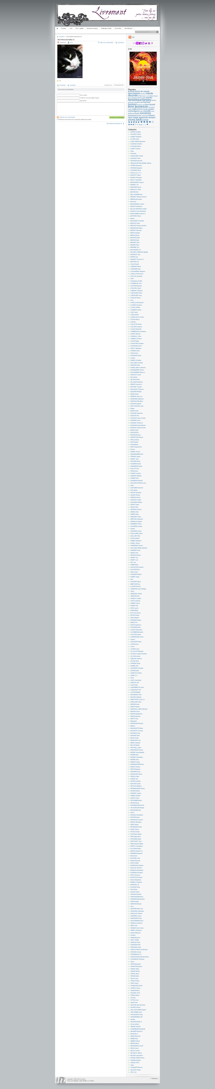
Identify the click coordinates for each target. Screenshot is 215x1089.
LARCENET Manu (136, 642)
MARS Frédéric (135, 707)
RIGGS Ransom (135, 860)
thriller (139, 116)
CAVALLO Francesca (136, 274)
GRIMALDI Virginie (136, 521)
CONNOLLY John (135, 336)
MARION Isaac (134, 704)
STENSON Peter (135, 945)
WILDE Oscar (134, 1048)
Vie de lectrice (134, 1024)
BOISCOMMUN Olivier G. (138, 213)
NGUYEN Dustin (135, 783)
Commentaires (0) (118, 85)
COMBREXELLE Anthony (138, 331)
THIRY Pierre (134, 983)
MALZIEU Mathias (135, 697)
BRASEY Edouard (136, 230)
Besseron (133, 201)
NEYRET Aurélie (135, 781)
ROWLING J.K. (134, 884)
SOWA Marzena (135, 937)
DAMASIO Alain (135, 365)
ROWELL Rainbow (136, 882)
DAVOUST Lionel (135, 375)
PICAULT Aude (135, 832)
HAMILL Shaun (135, 543)
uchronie (145, 116)
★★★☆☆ (133, 124)
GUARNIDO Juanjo (136, 526)
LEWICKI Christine (136, 673)
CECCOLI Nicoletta (136, 276)
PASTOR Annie (135, 817)
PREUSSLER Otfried (136, 844)
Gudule (132, 528)
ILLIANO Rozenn (135, 586)
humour (132, 104)
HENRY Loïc (134, 560)
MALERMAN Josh (135, 694)
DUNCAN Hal (134, 415)
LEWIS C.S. (134, 675)
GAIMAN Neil (134, 478)
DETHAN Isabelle (135, 403)
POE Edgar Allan (135, 836)
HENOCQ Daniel (135, 555)
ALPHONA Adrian (135, 146)
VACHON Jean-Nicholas (137, 1005)
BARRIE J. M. (134, 185)
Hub (131, 579)
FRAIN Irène (134, 471)
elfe (144, 98)
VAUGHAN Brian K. (136, 1022)
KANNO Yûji (134, 605)
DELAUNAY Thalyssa (137, 389)
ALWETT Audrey (135, 148)
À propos (63, 28)
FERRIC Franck (135, 452)
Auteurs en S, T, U (135, 173)
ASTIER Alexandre (136, 165)
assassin (143, 94)
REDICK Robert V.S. (136, 851)
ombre (152, 111)
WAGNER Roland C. (136, 1031)
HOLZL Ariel (134, 572)
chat (139, 96)
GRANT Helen (134, 504)
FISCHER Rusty (135, 461)
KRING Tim (133, 622)
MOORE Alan (134, 755)
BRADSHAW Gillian (136, 228)
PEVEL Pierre (134, 829)
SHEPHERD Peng (136, 918)
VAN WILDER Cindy (136, 1014)
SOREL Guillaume (136, 930)
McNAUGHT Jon (135, 740)
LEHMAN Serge (135, 663)
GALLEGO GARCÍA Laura (138, 483)
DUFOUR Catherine (136, 413)
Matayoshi (133, 721)
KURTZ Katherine (135, 625)
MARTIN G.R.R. (135, 711)
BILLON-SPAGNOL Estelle (138, 209)
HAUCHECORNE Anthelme (138, 548)
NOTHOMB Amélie (136, 800)
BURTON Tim (134, 262)
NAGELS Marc (134, 776)
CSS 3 (92, 1081)
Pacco (132, 812)
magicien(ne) (137, 109)
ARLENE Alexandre (136, 161)
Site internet (83, 100)
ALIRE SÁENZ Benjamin (137, 141)
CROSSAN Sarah (135, 355)
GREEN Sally (134, 514)
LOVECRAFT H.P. (135, 690)
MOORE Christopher (136, 757)
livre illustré (150, 104)
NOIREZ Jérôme (135, 795)
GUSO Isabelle (135, 538)
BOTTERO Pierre (135, 216)
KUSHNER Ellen (135, 627)
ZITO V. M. (133, 1072)
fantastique (135, 99)
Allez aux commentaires (106, 42)
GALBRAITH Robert (136, 480)
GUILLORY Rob (135, 536)
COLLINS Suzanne (136, 327)
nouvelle (147, 111)
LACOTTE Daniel (135, 634)
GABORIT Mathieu (136, 476)
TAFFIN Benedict (135, 964)
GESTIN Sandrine (135, 492)
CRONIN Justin (135, 351)
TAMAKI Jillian (134, 969)
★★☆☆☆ (142, 125)
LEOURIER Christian (136, 668)
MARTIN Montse (135, 716)
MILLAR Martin (135, 745)
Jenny (132, 591)
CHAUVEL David (135, 288)
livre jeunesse (138, 106)
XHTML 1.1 (86, 1081)
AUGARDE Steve (135, 170)
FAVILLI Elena (134, 440)
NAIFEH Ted (134, 779)
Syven (132, 961)
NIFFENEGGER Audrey (137, 788)
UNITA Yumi (134, 1002)
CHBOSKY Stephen (136, 290)
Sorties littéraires (135, 933)
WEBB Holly (134, 1038)
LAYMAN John (134, 649)
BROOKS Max (134, 240)
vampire (151, 117)
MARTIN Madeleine (136, 714)
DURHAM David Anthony (138, 425)
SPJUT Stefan (134, 940)
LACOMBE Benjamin (136, 632)
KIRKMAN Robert (135, 620)
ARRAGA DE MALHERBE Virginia (140, 163)
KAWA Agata (134, 610)
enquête (149, 98)
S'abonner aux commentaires (67, 117)
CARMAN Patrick (135, 266)
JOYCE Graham (135, 601)
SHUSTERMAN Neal (136, 921)
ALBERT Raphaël (135, 137)
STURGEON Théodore (137, 959)
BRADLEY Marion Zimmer (138, 225)
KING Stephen (134, 618)
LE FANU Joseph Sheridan (138, 654)
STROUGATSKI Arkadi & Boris (139, 957)
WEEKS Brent (134, 1043)
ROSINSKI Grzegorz (136, 872)
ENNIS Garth (134, 430)
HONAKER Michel (136, 574)
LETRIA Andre (134, 670)
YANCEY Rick (134, 1062)
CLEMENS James (135, 310)
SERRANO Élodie (135, 904)
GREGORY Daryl (135, 517)
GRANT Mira (134, 507)
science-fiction (133, 113)
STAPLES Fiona (135, 942)
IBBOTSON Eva (135, 584)
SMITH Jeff (133, 925)
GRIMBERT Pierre (136, 524)
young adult (135, 119)
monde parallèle (148, 109)
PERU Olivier (134, 824)
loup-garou (151, 107)
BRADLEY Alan (135, 223)
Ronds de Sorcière (136, 868)
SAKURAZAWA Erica (136, 897)
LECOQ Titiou (134, 661)
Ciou (131, 300)
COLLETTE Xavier (136, 324)
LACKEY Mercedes (136, 630)
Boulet (132, 218)
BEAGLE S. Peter (135, 189)
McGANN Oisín (135, 735)
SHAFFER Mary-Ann (136, 908)
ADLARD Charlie (135, 134)
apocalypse (134, 93)
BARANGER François (137, 182)
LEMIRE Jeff (134, 666)
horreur (146, 102)
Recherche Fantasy (92, 28)
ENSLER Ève (134, 432)
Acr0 (71, 42)
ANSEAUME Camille (136, 156)
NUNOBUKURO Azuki (137, 805)
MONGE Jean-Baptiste (137, 752)
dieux (151, 96)
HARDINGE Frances (136, 545)
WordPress (61, 1080)
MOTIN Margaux (135, 769)
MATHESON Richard (136, 723)
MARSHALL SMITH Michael (138, 709)
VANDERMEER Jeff (136, 1017)
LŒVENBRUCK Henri (137, 687)
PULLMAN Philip (135, 848)
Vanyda (132, 1019)
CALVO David (134, 264)
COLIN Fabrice (135, 319)
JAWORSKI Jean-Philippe (138, 589)
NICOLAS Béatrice (136, 786)
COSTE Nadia (134, 341)
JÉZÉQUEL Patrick (136, 593)
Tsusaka (132, 998)
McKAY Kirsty (134, 738)
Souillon (132, 935)
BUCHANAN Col (135, 250)
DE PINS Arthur (135, 379)
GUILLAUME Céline (136, 533)
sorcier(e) (145, 113)
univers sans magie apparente (141, 116)
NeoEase (75, 1081)
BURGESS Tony (135, 254)
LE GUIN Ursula (135, 656)
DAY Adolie (133, 377)
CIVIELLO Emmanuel (136, 302)
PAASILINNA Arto (135, 810)
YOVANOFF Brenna (136, 1067)
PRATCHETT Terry (136, 841)
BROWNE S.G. (134, 247)
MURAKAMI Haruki (136, 774)
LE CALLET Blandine (136, 651)
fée (142, 102)
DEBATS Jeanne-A (136, 384)
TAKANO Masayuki (136, 966)
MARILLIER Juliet (135, 702)
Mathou (132, 726)
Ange (132, 151)
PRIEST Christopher (136, 846)
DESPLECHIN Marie (136, 401)
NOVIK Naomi (134, 803)
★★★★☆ (147, 122)
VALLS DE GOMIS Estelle (138, 1010)
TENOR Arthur (134, 976)
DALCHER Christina (136, 363)
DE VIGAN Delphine (136, 382)
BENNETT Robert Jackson (138, 197)
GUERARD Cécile (136, 531)
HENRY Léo (134, 557)
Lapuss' (132, 639)
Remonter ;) (155, 1078)
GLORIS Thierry (135, 495)
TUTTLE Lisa (134, 1000)
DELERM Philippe (136, 391)
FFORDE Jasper (135, 456)
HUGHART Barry (135, 581)
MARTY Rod (134, 718)
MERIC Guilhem (135, 743)
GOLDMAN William (136, 502)
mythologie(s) (133, 111)
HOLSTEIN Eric (135, 569)
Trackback (73, 85)
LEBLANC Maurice (136, 658)
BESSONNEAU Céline (137, 204)
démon (139, 98)
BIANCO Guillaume (136, 206)
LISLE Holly (134, 685)
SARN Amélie (134, 901)
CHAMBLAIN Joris (136, 283)
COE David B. (134, 314)
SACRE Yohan (134, 892)
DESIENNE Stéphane (137, 399)
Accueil (57, 28)
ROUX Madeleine (135, 880)
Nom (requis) (83, 95)
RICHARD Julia (135, 858)
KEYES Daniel (134, 615)
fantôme (137, 102)
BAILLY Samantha (136, 180)
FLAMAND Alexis (135, 464)
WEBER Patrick (135, 1041)
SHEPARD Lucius (135, 916)
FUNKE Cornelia (135, 473)
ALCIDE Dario (134, 139)
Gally (132, 485)
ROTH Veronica (135, 875)
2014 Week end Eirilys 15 (114, 123)
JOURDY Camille (135, 598)
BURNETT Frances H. (137, 259)
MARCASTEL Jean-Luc (137, 699)
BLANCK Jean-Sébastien (138, 211)
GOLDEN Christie (135, 500)
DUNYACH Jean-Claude (137, 418)
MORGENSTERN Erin (137, 764)
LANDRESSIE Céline (136, 637)
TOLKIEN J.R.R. (135, 993)
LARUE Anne (134, 644)
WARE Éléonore (135, 1036)
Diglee (132, 408)
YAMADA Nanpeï (135, 1060)
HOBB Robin (134, 565)
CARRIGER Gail (135, 269)
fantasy (146, 99)
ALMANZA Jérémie (136, 144)
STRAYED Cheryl (135, 952)
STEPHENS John (135, 947)
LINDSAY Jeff (134, 682)
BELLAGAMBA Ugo (136, 194)
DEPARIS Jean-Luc (136, 396)
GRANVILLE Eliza (135, 509)
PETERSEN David (136, 827)
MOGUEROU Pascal (136, 750)
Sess (131, 906)
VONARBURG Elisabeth (137, 1029)
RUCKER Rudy (135, 887)
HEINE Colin (134, 553)
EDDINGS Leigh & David (138, 427)
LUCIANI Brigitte (135, 692)
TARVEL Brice (134, 974)
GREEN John (134, 512)
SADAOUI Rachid (135, 894)
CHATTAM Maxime (136, 286)
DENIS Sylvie (134, 394)
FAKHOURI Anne (135, 435)
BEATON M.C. (134, 192)
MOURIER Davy (135, 771)
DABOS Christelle (135, 360)
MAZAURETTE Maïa (136, 728)
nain (141, 111)
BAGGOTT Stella (135, 175)
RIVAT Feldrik (134, 863)
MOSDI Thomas (135, 767)
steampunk (132, 115)
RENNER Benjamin (136, 853)
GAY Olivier (133, 490)
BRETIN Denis (134, 235)
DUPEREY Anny (135, 420)
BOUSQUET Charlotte (137, 221)
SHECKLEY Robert (136, 913)
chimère (144, 96)
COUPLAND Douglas (137, 343)
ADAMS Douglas (135, 132)
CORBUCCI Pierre (136, 338)
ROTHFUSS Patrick (136, 877)
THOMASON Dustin (136, 985)
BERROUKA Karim (136, 199)
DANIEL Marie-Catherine (138, 367)
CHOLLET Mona (135, 298)
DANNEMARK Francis (137, 370)
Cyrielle (132, 358)
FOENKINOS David (136, 466)
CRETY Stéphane (135, 348)
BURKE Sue (134, 257)
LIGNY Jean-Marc (135, 680)
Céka (132, 278)
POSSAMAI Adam (135, 839)
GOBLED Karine (135, 497)
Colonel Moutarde (135, 329)
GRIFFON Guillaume (136, 519)
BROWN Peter (134, 245)
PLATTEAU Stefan (136, 834)
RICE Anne (133, 856)
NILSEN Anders (135, 791)
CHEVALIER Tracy (136, 295)
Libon (132, 678)
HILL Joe (133, 562)
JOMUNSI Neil (134, 596)
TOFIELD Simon (135, 988)
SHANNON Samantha (137, 911)
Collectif (132, 322)
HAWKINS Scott (135, 550)
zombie (145, 120)
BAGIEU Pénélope (136, 177)
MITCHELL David (135, 747)
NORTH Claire (134, 798)
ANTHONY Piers (135, 158)
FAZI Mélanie (134, 444)
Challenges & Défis (106, 28)
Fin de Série (118, 28)
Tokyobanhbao (135, 990)
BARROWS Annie (135, 187)
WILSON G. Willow (136, 1053)
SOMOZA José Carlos (137, 928)
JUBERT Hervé (135, 603)
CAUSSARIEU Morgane (137, 271)
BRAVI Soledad (135, 233)
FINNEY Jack (134, 459)
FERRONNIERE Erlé (136, 454)
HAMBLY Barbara (135, 541)
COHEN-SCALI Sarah (137, 317)
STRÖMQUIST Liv (135, 954)
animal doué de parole (138, 91)
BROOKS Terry (135, 242)
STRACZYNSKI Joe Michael (139, 949)
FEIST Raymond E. (136, 447)
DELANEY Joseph (136, 387)
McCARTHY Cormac (136, 731)
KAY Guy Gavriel (135, 613)
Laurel (132, 646)
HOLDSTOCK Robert (136, 567)
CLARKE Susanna (136, 305)
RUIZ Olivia (133, 889)
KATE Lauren (134, 608)
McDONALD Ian (135, 733)
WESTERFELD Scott (136, 1046)
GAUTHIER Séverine (136, 488)
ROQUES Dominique (136, 870)
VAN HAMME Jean (136, 1012)
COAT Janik (134, 312)
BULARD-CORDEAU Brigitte (139, 252)
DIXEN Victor (134, 411)
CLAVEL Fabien (135, 307)
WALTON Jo (134, 1034)
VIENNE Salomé (135, 1026)
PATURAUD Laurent (136, 820)
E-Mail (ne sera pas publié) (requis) (89, 98)
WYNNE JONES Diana (137, 1058)
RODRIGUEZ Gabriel (136, 865)
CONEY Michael (135, 334)
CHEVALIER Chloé (136, 293)
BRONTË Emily (135, 237)
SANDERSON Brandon (137, 899)
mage (129, 109)
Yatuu (132, 1065)
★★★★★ (134, 122)
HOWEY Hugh (134, 577)
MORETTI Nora (135, 762)
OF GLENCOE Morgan (137, 808)
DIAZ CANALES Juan (137, 406)
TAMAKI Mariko (135, 971)
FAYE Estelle (134, 442)
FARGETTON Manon (136, 437)
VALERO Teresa (135, 1007)
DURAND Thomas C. (136, 423)
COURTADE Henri (136, 346)
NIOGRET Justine (135, 793)
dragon (134, 98)
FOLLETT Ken (134, 468)
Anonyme (133, 153)
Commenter (121, 42)
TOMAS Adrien (134, 995)
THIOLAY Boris (135, 981)
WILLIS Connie (135, 1050)
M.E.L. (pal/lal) (79, 28)
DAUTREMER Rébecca (137, 372)
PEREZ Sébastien (135, 822)
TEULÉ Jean (134, 978)
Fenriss (132, 449)
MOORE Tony (134, 759)
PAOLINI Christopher (136, 815)
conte (147, 96)
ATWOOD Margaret (136, 168)
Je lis (71, 28)
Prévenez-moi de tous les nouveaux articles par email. (75, 119)
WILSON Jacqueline (136, 1055)
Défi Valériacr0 (128, 28)
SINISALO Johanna (136, 923)
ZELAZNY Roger (135, 1070)
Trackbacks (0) (108, 85)
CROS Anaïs (134, 353)
